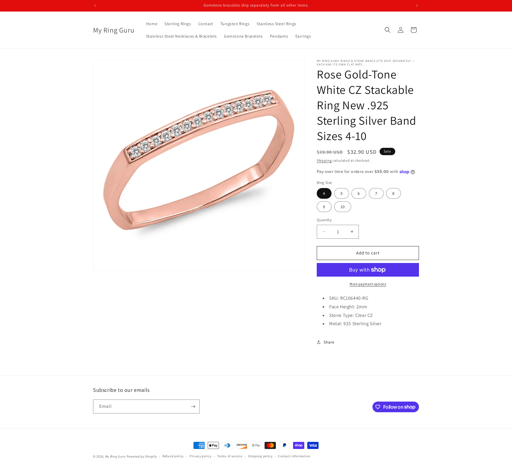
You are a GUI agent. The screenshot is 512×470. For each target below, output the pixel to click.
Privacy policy (201, 456)
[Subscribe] (192, 406)
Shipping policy (260, 456)
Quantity (324, 219)
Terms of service (229, 456)
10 (342, 206)
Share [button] (329, 342)
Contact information (294, 456)
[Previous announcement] (95, 5)
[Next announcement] (416, 5)
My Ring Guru (115, 456)
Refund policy (173, 456)
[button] (387, 29)
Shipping (324, 160)
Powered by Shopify (142, 456)
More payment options (368, 284)
